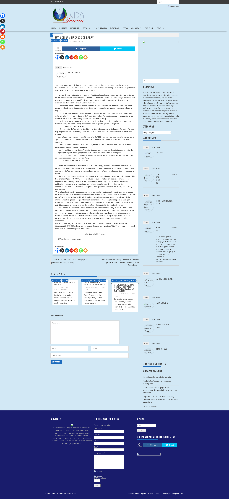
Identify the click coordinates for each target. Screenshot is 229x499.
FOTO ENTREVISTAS (100, 28)
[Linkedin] (67, 57)
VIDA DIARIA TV (136, 28)
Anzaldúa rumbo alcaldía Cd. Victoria (65, 283)
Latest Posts (67, 67)
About (58, 67)
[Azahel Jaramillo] (61, 77)
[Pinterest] (71, 57)
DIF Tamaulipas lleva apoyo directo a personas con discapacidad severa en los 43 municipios (124, 288)
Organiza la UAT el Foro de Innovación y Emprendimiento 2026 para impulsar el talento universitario (161, 399)
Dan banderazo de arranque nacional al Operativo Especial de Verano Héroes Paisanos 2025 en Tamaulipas (120, 262)
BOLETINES (63, 28)
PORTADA (64, 40)
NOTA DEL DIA (55, 40)
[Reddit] (76, 57)
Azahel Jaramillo (76, 41)
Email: (96, 441)
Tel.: (96, 447)
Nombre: (98, 428)
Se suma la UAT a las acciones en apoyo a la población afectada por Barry (69, 261)
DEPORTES (86, 28)
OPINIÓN (53, 28)
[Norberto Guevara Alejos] (149, 331)
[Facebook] (57, 57)
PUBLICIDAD (149, 28)
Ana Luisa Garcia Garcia (164, 279)
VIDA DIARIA (159, 152)
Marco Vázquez (158, 230)
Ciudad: (97, 434)
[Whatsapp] (81, 57)
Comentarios (99, 453)
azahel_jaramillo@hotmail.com (95, 234)
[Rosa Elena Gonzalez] (149, 181)
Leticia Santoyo (161, 349)
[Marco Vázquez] (149, 232)
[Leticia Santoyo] (149, 353)
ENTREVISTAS (114, 28)
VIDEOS (125, 28)
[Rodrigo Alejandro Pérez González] (149, 210)
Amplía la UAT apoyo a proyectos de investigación (94, 283)
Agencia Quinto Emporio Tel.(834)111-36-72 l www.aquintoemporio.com (155, 493)
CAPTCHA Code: (100, 478)
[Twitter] (175, 177)
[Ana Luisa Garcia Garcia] (149, 286)
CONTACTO (160, 28)
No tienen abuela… (150, 406)
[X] (62, 57)
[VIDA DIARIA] (149, 157)
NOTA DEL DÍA (75, 28)
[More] (85, 57)
